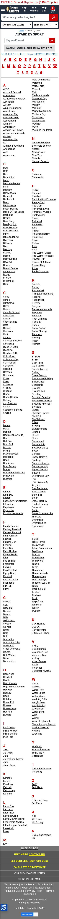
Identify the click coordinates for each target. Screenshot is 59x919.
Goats (6, 630)
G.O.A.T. (7, 601)
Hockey (7, 692)
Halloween (8, 673)
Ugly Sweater (39, 630)
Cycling (7, 412)
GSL (5, 604)
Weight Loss (38, 702)
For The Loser (10, 579)
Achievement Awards (14, 98)
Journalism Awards (13, 759)
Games (7, 611)
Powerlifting (38, 265)
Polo (34, 246)
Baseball (7, 196)
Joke (5, 755)
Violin (35, 664)
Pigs (34, 227)
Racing (35, 287)
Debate (7, 431)
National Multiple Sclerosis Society (41, 144)
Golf (5, 636)
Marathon (37, 82)
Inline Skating (10, 733)
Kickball (7, 787)
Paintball (36, 196)
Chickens (8, 331)
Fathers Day (9, 541)
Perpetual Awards (41, 211)
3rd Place (37, 803)
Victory (35, 658)
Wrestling (37, 733)
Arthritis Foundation (13, 145)
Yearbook (37, 746)
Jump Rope (9, 765)
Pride (35, 268)
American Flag (10, 114)
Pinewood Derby (41, 233)
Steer (35, 497)
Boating (7, 252)
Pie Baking (37, 224)
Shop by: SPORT (42, 24)
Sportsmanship (40, 466)
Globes (7, 623)
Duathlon (7, 478)
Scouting (36, 394)
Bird (5, 246)
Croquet (7, 390)
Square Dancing (40, 469)
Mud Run (36, 123)
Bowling (7, 262)
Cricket (7, 387)
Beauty (6, 218)
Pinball (35, 230)
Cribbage (8, 384)
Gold (5, 633)
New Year (37, 155)
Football (7, 576)
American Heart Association (11, 119)
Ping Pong (37, 237)
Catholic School (11, 312)
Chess (6, 328)
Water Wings (38, 696)
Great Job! (8, 645)
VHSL (35, 645)
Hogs (6, 696)
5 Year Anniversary (41, 835)
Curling (6, 406)
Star (34, 479)
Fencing (7, 545)
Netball (35, 148)
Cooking (7, 368)
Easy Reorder (45, 884)
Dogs (6, 460)
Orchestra (37, 174)
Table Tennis (38, 541)
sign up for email (29, 879)
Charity (6, 318)
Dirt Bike (7, 441)
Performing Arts (40, 208)
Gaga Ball (8, 608)
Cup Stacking (10, 403)
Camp (6, 296)
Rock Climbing (39, 318)
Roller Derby (38, 328)
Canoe (6, 299)
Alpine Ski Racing (12, 108)
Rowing (36, 337)
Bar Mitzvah (9, 193)
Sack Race (37, 362)
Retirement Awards (42, 309)
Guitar (6, 658)
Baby (5, 174)
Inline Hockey (10, 730)
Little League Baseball (15, 825)
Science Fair (38, 391)
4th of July (37, 822)
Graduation (8, 639)
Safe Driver (38, 366)
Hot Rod (7, 711)
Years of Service (41, 749)
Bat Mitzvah (9, 205)
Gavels (6, 614)
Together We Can (41, 582)
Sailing (35, 372)
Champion (8, 315)
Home (21, 31)
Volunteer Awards (41, 670)
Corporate (8, 375)
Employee (8, 507)
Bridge (6, 274)
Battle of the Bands (13, 211)
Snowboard (38, 441)
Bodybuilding (10, 258)
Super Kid (37, 507)
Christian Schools (12, 340)
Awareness (9, 155)
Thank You (37, 570)
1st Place (37, 771)
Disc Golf (8, 444)
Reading (36, 296)
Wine (34, 715)
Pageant (36, 193)
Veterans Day (39, 655)
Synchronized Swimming (39, 525)
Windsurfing (38, 711)
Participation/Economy (44, 199)
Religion (36, 306)
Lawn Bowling (10, 815)
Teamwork (37, 560)
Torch (35, 585)
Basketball (8, 199)
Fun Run (7, 585)
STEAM (36, 356)
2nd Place (37, 787)
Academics (9, 95)
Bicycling (8, 240)
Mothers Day (39, 114)
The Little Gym (39, 579)
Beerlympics (9, 224)
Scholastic (37, 384)
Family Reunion (11, 526)
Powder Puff (39, 259)
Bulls (5, 284)
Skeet (35, 435)
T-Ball (35, 538)
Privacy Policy (34, 890)
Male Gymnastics (41, 79)
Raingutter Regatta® (42, 293)
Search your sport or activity (27, 47)
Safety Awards (40, 369)
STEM (35, 359)
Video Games (39, 661)
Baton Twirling (10, 208)
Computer (8, 365)
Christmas (8, 343)
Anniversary (9, 126)
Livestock (8, 828)
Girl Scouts (9, 620)
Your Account (11, 884)
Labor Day (8, 806)
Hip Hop (7, 689)
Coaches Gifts (10, 353)
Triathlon (36, 595)
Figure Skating (10, 554)
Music (35, 126)
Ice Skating (9, 727)
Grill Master (9, 655)
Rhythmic (37, 312)
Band (5, 186)
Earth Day (8, 494)
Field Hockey (10, 551)
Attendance (9, 148)
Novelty (36, 158)
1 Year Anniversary (41, 768)
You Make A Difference (38, 754)
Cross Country (10, 397)
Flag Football (10, 570)
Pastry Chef (38, 202)
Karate (6, 781)
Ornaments (37, 177)
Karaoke (7, 778)
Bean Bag (8, 214)
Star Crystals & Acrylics (40, 484)
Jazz (5, 749)
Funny (6, 589)
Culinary (7, 400)
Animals (7, 123)
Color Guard (9, 356)
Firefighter (8, 563)
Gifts (5, 617)
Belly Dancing (10, 227)
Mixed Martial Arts (41, 111)
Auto (5, 152)
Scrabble (36, 406)
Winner (35, 718)
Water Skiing (38, 693)
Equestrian (8, 510)
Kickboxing (9, 790)
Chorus (7, 337)
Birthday (7, 249)
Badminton (8, 177)
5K (33, 838)
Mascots (36, 89)
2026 (34, 784)
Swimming (37, 519)
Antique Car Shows (13, 130)
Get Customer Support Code (29, 861)
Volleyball (37, 667)
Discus (7, 447)
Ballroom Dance (11, 183)
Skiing (35, 438)
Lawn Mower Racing (14, 818)
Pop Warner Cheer (41, 252)
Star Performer (40, 488)
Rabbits (36, 284)
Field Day (8, 548)
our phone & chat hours (29, 873)
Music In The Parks (42, 129)
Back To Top (29, 848)
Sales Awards (39, 375)
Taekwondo (38, 545)
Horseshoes (9, 708)
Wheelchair (38, 708)
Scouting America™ (42, 403)
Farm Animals (10, 535)
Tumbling (36, 604)
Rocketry (36, 321)
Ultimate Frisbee (40, 633)
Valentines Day (40, 652)
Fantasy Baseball (12, 529)
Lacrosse (8, 809)
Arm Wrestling (10, 139)
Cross (6, 394)
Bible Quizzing (11, 236)
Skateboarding (39, 428)
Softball (36, 453)
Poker (35, 240)
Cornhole (8, 372)
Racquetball (38, 290)
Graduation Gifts (11, 642)
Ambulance (9, 111)
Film (5, 557)
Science (36, 388)
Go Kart (7, 626)
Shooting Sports (40, 413)
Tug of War (38, 601)
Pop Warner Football (43, 255)
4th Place (37, 819)
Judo (5, 762)
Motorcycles (38, 120)
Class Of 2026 (10, 347)
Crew (6, 381)
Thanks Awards (40, 573)
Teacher (36, 554)
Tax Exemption (42, 887)
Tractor (35, 592)
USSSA (35, 626)
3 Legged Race (40, 800)
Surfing (35, 510)
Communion (9, 362)
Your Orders (34, 9)
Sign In (24, 9)
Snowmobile (38, 444)
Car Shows (9, 302)
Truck (35, 598)
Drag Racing (9, 466)
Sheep (35, 409)
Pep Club (37, 205)
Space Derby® (40, 457)
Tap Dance (37, 551)
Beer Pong (8, 221)
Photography (38, 215)
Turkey (35, 607)
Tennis (35, 563)
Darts (6, 428)
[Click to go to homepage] (12, 9)
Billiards (7, 243)
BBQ (5, 167)
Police (35, 243)
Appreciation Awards (14, 133)
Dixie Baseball (10, 453)
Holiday (7, 699)
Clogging (8, 350)
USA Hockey (38, 623)
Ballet (6, 180)
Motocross (38, 117)
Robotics (36, 315)
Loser (6, 831)
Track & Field (39, 589)
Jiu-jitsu (8, 752)
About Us (27, 887)
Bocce (6, 255)
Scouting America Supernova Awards (42, 399)
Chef (5, 324)
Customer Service (12, 409)
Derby (6, 438)
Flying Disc (9, 573)
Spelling (36, 460)
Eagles (6, 491)
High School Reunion (14, 686)
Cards (6, 306)
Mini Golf (36, 108)
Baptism (7, 189)
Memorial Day (39, 98)
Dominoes (8, 463)
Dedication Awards (13, 435)
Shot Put (36, 416)
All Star (7, 105)
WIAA (35, 683)
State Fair (37, 494)
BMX (5, 171)
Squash (36, 472)
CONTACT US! (37, 854)
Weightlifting (38, 705)
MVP (5, 844)
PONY (35, 190)
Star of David (39, 491)
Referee (36, 303)
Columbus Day (10, 359)
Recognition (38, 299)
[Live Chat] (4, 907)
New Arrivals (38, 152)
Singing (36, 425)
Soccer (35, 450)
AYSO (6, 89)
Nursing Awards (40, 161)
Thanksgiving (39, 576)
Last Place (9, 812)
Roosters (37, 334)
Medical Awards (40, 95)
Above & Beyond (12, 92)
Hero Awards (10, 683)
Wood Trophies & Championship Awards (44, 723)
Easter (6, 497)
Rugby (35, 340)
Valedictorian (39, 648)
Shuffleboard (38, 419)
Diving (6, 450)
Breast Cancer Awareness (10, 270)
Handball (7, 677)
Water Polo (38, 689)
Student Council (40, 504)
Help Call (44, 9)
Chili (5, 334)
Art (4, 142)
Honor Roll (8, 702)
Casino (6, 309)
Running (36, 344)
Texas (35, 567)
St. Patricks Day (40, 475)
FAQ (16, 887)
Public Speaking (40, 271)
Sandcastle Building (42, 378)
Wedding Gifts (39, 699)
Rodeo (35, 325)
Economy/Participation (15, 501)
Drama (6, 469)
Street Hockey (39, 501)
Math (34, 92)
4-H (34, 816)
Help (8, 887)
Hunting (7, 714)
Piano (35, 218)
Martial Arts (38, 86)
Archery (7, 136)
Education (8, 504)
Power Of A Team (41, 262)
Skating (36, 432)
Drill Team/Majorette (14, 472)
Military (36, 104)
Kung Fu (7, 793)
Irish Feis (8, 736)
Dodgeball (8, 456)
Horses (7, 705)
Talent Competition (42, 548)
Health (6, 680)
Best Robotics (10, 230)
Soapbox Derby (40, 447)
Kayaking (8, 784)
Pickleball (37, 221)
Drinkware (8, 475)
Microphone (38, 101)
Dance (6, 425)
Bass (6, 202)
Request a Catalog (14, 890)
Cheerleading (10, 321)
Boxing (6, 265)
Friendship (8, 582)
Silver (35, 422)
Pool (34, 249)
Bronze (7, 277)
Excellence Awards (13, 513)
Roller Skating (39, 331)
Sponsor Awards (40, 463)
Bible (6, 233)
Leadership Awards (13, 822)
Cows (6, 378)
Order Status (27, 884)
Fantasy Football (12, 532)
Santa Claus (38, 381)
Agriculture (9, 101)
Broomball (8, 280)
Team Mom (38, 557)
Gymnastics (9, 661)
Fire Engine (9, 560)
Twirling (36, 611)
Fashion (7, 538)
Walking (36, 686)
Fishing (7, 567)
